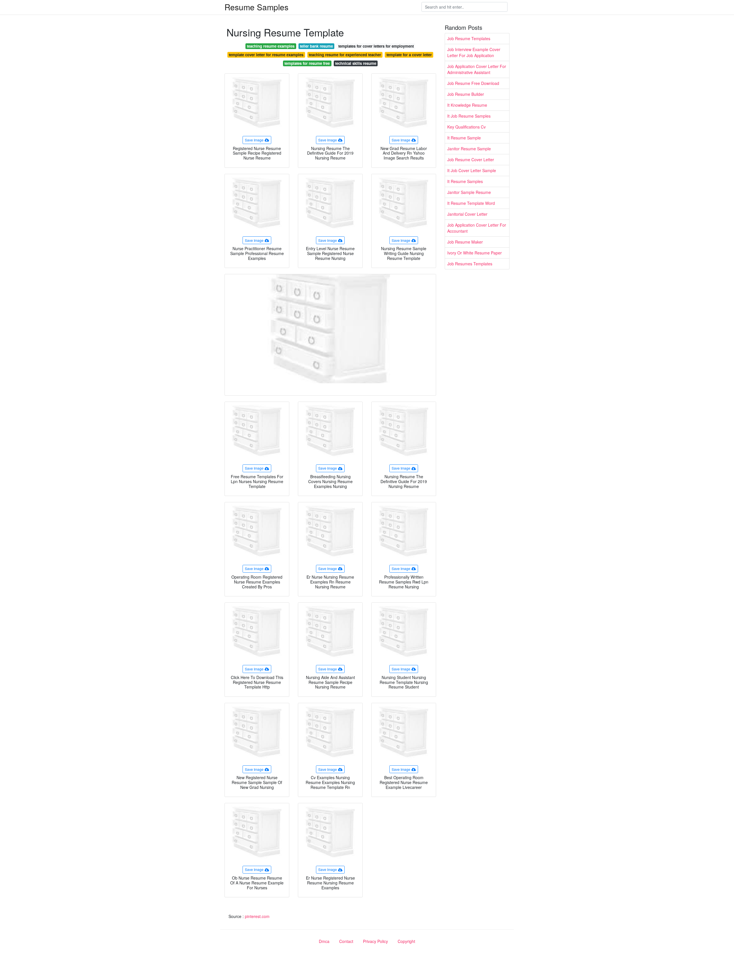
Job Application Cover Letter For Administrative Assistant (476, 69)
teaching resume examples (270, 46)
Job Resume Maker (465, 242)
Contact (346, 941)
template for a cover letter (409, 54)
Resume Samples (256, 6)
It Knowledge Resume (467, 105)
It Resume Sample (464, 138)
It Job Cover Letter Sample (471, 170)
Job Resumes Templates (469, 264)
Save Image (254, 139)
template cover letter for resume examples (266, 54)
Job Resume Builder (465, 94)
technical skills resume (355, 63)
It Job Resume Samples (469, 116)
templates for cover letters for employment (376, 46)
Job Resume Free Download (473, 83)
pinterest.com (257, 916)
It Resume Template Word (471, 203)
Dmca (324, 941)
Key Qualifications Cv (466, 127)
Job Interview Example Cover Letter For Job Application (473, 52)
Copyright (406, 941)
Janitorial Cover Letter (467, 214)
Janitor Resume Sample (469, 148)
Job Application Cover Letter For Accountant (476, 228)
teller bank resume (316, 46)
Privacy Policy (375, 941)
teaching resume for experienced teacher (345, 54)
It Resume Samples (465, 181)
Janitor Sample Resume (469, 192)
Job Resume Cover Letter (470, 159)
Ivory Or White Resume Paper (474, 253)
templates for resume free (307, 63)
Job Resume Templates (468, 38)
